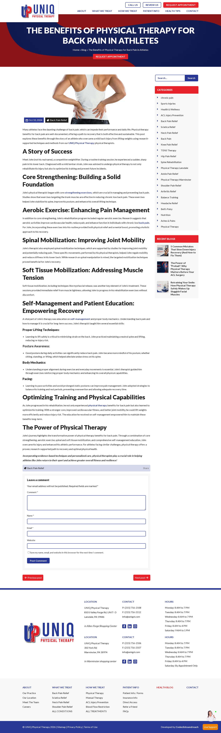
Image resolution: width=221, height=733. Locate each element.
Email (30, 528)
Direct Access (130, 702)
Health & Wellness (170, 109)
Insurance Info (130, 697)
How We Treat (127, 10)
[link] (124, 626)
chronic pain (167, 97)
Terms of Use (90, 726)
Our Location (29, 697)
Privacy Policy (74, 726)
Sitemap (61, 726)
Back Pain (166, 138)
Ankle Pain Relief (169, 173)
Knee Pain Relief (169, 144)
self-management (80, 318)
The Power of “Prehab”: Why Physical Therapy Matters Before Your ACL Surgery (182, 268)
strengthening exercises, (78, 192)
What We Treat (102, 10)
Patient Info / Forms (133, 693)
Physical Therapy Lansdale (174, 167)
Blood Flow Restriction (98, 706)
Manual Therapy (94, 697)
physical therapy (97, 405)
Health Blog (165, 687)
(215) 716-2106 (133, 643)
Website (31, 540)
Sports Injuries (168, 103)
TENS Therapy (168, 150)
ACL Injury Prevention (172, 115)
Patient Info (151, 10)
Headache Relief (169, 203)
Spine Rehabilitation (171, 162)
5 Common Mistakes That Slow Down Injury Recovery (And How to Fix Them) (183, 251)
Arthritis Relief (168, 191)
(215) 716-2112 (133, 612)
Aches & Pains (168, 220)
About (81, 10)
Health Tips (172, 10)
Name (30, 515)
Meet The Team (31, 702)
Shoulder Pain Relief (171, 185)
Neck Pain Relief (169, 132)
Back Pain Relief (169, 121)
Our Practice (29, 693)
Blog (83, 49)
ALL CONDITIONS (62, 711)
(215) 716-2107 (133, 647)
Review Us (152, 4)
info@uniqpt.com (131, 616)
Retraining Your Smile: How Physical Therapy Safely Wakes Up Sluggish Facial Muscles (183, 288)
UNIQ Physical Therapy (81, 143)
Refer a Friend (130, 706)
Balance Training (169, 197)
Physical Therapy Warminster (176, 179)
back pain (144, 222)
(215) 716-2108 (133, 607)
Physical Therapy (170, 226)
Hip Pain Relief (168, 156)
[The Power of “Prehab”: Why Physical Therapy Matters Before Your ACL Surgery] (162, 267)
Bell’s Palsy (166, 208)
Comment (32, 492)
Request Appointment (181, 4)
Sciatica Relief (168, 126)
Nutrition (165, 214)
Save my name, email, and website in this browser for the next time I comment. (67, 552)
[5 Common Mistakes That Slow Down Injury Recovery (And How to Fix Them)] (162, 250)
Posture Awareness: (36, 346)
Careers (27, 706)
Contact (192, 10)
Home (76, 49)
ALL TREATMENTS (96, 711)
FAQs (126, 711)
